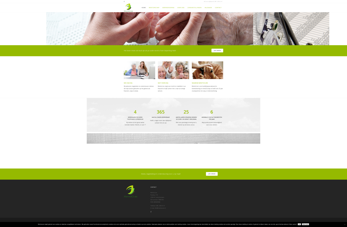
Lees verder (217, 50)
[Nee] (345, 224)
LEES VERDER (211, 174)
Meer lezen (305, 224)
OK (299, 224)
